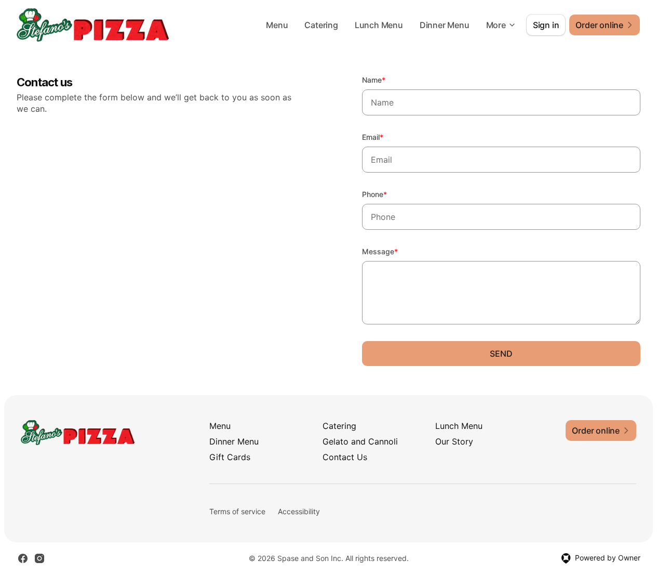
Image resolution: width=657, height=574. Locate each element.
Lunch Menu (379, 25)
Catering (321, 25)
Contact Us (345, 457)
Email (386, 136)
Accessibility (299, 511)
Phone (388, 194)
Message (394, 251)
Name (387, 79)
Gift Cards (229, 457)
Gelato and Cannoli (360, 441)
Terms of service (237, 511)
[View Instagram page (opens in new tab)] (39, 558)
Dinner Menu (445, 25)
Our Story (454, 441)
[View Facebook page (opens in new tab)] (23, 558)
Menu (277, 25)
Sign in (546, 25)
